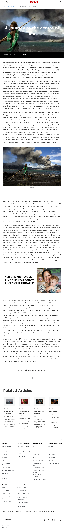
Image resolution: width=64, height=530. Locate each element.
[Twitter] (56, 520)
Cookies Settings (53, 515)
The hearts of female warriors (24, 414)
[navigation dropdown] (60, 2)
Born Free (53, 411)
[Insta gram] (48, 520)
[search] (7, 2)
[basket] (2, 2)
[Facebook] (44, 520)
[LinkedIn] (52, 520)
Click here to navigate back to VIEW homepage (18, 55)
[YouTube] (61, 520)
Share (32, 381)
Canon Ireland (6, 519)
